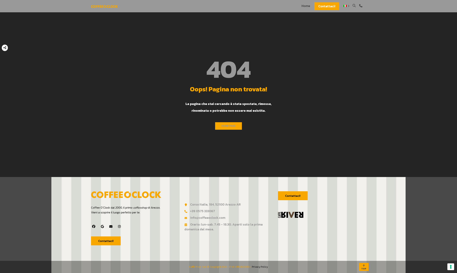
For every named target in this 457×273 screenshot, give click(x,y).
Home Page (228, 126)
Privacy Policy (260, 267)
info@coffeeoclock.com (207, 217)
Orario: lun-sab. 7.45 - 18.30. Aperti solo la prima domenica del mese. (223, 227)
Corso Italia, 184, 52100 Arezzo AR (215, 204)
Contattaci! (106, 241)
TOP (363, 268)
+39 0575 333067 (202, 211)
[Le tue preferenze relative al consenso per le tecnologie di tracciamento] (450, 266)
